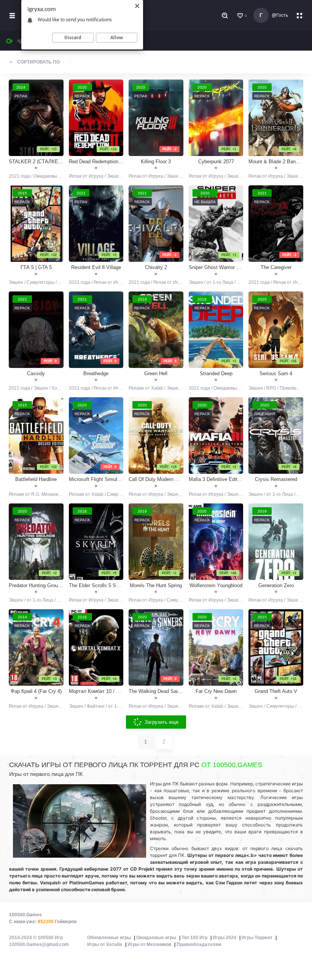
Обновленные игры (109, 937)
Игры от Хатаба (104, 944)
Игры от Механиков (149, 944)
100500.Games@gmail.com (39, 944)
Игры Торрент (257, 937)
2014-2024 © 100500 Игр (36, 937)
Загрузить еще (161, 722)
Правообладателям (199, 944)
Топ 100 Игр (194, 937)
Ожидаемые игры (156, 937)
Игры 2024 (224, 937)
